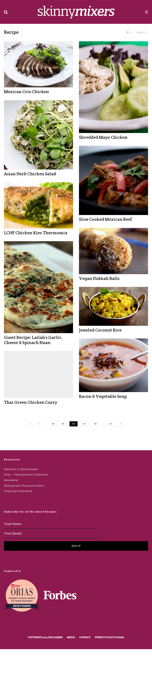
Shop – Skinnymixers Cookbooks (26, 474)
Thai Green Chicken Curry (30, 402)
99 (63, 424)
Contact (84, 637)
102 (95, 424)
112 (110, 424)
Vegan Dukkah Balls (99, 278)
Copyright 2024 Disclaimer (45, 637)
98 (53, 424)
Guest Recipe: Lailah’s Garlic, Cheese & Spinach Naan (33, 340)
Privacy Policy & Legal (109, 637)
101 (84, 424)
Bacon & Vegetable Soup (103, 396)
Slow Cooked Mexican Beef (105, 219)
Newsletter (11, 480)
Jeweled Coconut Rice (100, 330)
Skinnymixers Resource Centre (24, 485)
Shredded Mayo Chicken (103, 137)
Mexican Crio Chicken (26, 91)
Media (71, 637)
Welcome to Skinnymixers (21, 469)
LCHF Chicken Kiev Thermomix (35, 232)
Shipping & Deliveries (18, 491)
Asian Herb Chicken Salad (30, 173)
